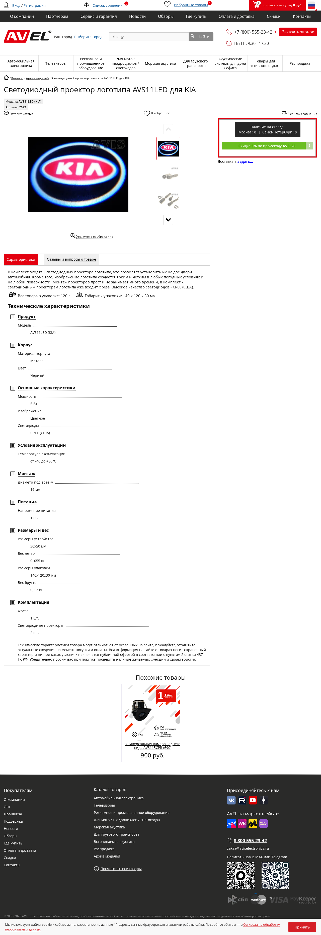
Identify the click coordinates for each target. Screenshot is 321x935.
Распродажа (104, 848)
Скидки (10, 857)
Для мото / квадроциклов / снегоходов (127, 819)
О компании (14, 799)
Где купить (13, 843)
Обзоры (10, 835)
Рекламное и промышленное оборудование (132, 812)
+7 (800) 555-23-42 (253, 32)
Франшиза (13, 814)
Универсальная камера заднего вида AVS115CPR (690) (152, 745)
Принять (302, 927)
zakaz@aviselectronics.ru (248, 848)
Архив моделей (107, 856)
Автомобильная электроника (119, 798)
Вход (16, 5)
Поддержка (13, 821)
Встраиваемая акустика (114, 841)
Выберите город (88, 36)
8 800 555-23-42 (250, 840)
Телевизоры (104, 805)
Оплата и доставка (20, 850)
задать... (245, 161)
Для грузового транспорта (116, 834)
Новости (11, 828)
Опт (7, 806)
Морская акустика (109, 827)
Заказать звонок (298, 32)
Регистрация (35, 5)
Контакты (12, 865)
